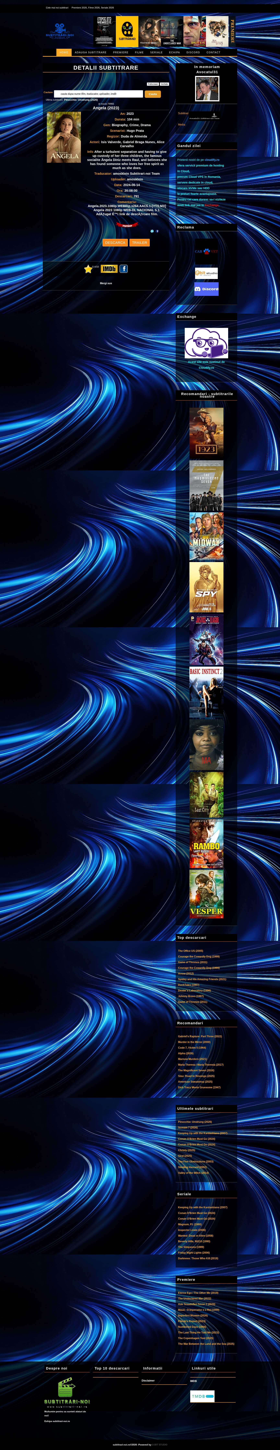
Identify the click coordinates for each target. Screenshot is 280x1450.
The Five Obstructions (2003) (195, 1161)
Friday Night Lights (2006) (194, 1252)
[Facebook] (157, 228)
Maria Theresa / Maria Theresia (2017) (200, 1064)
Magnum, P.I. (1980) (190, 1224)
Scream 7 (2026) (188, 1127)
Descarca (115, 243)
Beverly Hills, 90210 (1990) (194, 1241)
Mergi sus (106, 283)
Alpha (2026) (185, 1053)
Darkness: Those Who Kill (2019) (198, 1258)
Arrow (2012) (186, 973)
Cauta (153, 94)
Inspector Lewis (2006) (192, 1230)
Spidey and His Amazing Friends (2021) (202, 979)
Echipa (174, 52)
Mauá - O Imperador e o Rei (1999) (198, 1309)
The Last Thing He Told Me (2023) (198, 1332)
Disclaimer (148, 1380)
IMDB (193, 1381)
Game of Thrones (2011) (192, 962)
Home (64, 52)
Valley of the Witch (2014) (193, 1172)
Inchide (164, 84)
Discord (193, 52)
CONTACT (214, 52)
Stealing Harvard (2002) (192, 1167)
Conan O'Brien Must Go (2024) (196, 1138)
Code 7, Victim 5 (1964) (192, 1047)
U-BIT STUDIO (159, 1444)
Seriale (156, 52)
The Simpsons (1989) (191, 1247)
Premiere (120, 52)
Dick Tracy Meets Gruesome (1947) (199, 1087)
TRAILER (139, 243)
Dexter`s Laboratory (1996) (194, 990)
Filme (139, 52)
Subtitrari (183, 113)
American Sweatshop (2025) (195, 1081)
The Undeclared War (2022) (194, 1298)
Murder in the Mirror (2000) (194, 1042)
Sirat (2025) (185, 1155)
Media (181, 124)
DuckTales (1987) (188, 985)
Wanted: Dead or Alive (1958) (195, 1235)
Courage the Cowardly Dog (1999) (199, 956)
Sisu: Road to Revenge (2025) (196, 1076)
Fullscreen (153, 84)
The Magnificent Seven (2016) (196, 1070)
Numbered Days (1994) (192, 1326)
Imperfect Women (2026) (193, 1315)
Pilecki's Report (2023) (191, 1321)
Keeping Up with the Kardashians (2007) (202, 1133)
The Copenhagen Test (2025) (195, 1338)
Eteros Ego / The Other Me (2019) (198, 1292)
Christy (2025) (186, 1150)
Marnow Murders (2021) (192, 1059)
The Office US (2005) (190, 951)
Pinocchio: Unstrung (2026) (81, 99)
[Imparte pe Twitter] (152, 228)
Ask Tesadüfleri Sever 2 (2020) (196, 1304)
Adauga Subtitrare (91, 52)
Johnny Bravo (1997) (191, 996)
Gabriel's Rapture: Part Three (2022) (200, 1036)
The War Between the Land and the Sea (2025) (206, 1343)
